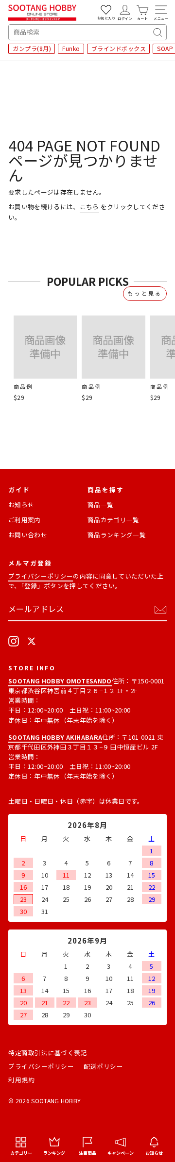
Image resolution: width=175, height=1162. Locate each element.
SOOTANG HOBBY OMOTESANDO (60, 680)
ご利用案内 (24, 519)
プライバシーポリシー (40, 576)
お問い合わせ (27, 534)
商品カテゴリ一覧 (114, 519)
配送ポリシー (103, 1066)
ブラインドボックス (118, 48)
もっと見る (144, 293)
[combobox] (87, 32)
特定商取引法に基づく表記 (47, 1052)
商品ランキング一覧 (117, 534)
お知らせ (21, 504)
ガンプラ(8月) (32, 48)
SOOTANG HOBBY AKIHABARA (55, 737)
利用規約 (21, 1079)
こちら (89, 206)
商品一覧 (100, 504)
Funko (71, 48)
